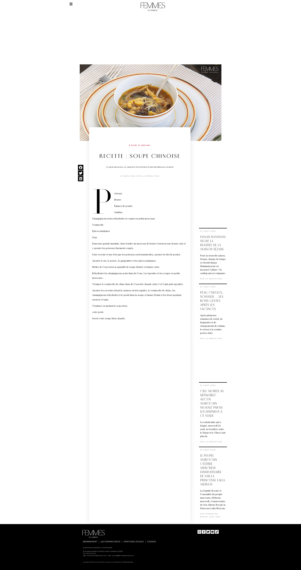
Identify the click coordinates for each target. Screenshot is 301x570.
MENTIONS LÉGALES (134, 542)
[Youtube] (212, 532)
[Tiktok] (217, 532)
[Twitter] (208, 532)
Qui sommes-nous (110, 542)
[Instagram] (199, 532)
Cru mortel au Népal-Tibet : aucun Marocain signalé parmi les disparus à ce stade (212, 403)
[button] (80, 167)
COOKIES (151, 542)
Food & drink (139, 145)
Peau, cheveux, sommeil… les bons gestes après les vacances (211, 301)
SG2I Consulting (128, 562)
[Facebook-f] (204, 532)
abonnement (90, 542)
